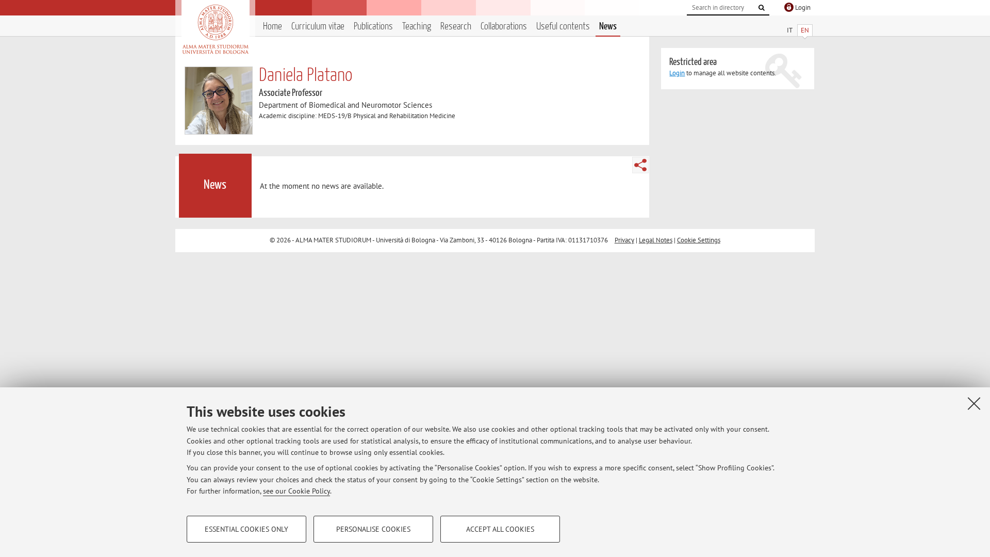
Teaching (416, 26)
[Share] (640, 165)
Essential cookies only (246, 529)
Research (455, 26)
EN (805, 30)
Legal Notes (655, 240)
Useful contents (563, 26)
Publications (373, 26)
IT (790, 30)
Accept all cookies (500, 529)
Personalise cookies (373, 529)
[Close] (974, 403)
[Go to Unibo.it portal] (215, 29)
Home (272, 26)
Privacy (624, 240)
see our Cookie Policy (296, 491)
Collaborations (504, 26)
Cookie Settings (698, 240)
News (608, 26)
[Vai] (761, 7)
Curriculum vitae (317, 26)
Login (677, 73)
